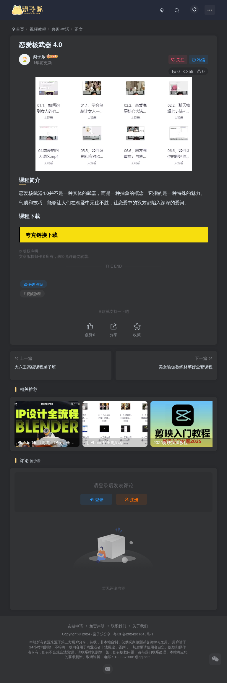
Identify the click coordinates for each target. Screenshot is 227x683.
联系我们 (118, 626)
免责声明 (97, 626)
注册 (134, 499)
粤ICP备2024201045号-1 (107, 645)
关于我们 (140, 626)
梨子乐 (39, 56)
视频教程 (38, 29)
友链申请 (75, 626)
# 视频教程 (32, 293)
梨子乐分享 (102, 634)
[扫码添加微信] (215, 659)
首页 (19, 29)
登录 (99, 499)
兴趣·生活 (60, 29)
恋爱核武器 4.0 (40, 44)
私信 (201, 59)
